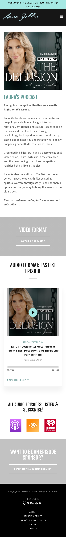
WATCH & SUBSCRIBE (33, 241)
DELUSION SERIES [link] (33, 516)
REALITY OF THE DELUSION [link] (33, 342)
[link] (20, 16)
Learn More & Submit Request (33, 468)
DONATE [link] (33, 528)
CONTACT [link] (33, 524)
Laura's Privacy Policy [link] (33, 520)
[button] (61, 16)
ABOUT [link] (33, 511)
